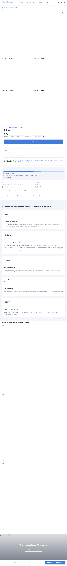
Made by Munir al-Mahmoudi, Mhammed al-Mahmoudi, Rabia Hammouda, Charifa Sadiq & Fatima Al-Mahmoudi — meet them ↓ (41, 161)
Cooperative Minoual (41, 206)
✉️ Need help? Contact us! (55, 562)
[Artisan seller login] (58, 2)
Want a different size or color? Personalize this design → (33, 145)
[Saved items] (61, 2)
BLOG (48, 2)
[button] (33, 33)
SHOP (21, 2)
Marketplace (4, 7)
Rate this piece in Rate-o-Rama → (39, 195)
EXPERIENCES (31, 2)
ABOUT (41, 2)
